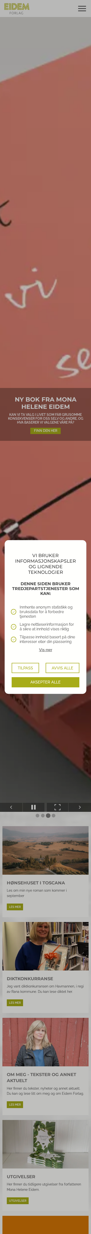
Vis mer (45, 650)
